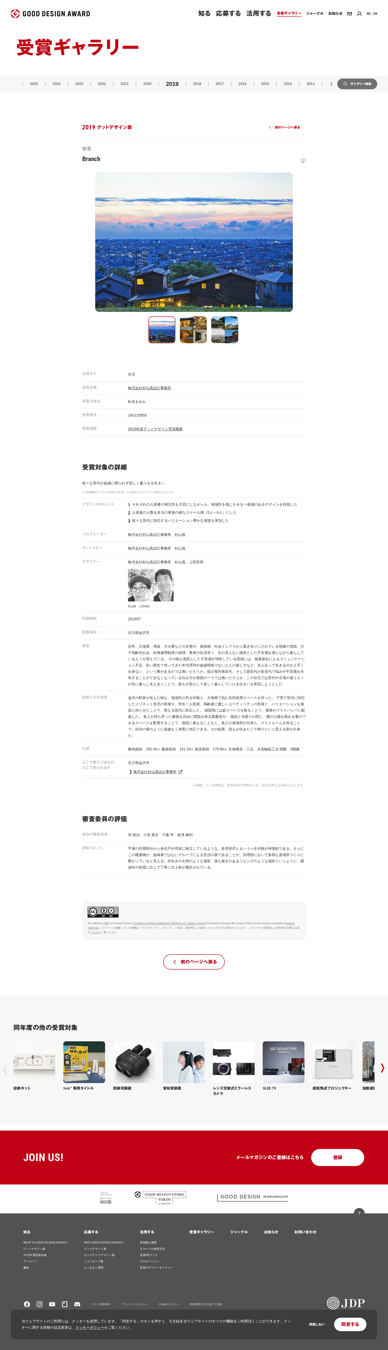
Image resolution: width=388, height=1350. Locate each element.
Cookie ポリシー (169, 1304)
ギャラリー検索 (360, 84)
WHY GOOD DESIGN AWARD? (104, 1242)
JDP (106, 923)
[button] (161, 329)
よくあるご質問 (93, 1267)
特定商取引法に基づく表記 (206, 1304)
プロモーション (149, 1261)
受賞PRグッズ (149, 1255)
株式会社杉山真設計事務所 (149, 388)
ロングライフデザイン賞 (99, 1255)
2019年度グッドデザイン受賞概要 (155, 429)
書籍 (26, 1267)
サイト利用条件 (101, 1304)
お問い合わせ (305, 1232)
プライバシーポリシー (134, 1304)
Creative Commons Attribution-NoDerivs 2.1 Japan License (169, 923)
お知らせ (271, 1232)
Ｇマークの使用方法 (152, 1248)
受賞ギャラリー (201, 1232)
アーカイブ (30, 1261)
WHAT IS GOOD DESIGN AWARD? (45, 1242)
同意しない (317, 1324)
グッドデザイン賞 (34, 1248)
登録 (337, 1157)
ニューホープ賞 (93, 1261)
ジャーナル (239, 1232)
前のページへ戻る (287, 127)
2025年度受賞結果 (34, 1255)
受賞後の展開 (148, 1242)
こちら (94, 932)
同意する (350, 1324)
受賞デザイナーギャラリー (156, 1267)
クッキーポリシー (89, 1327)
